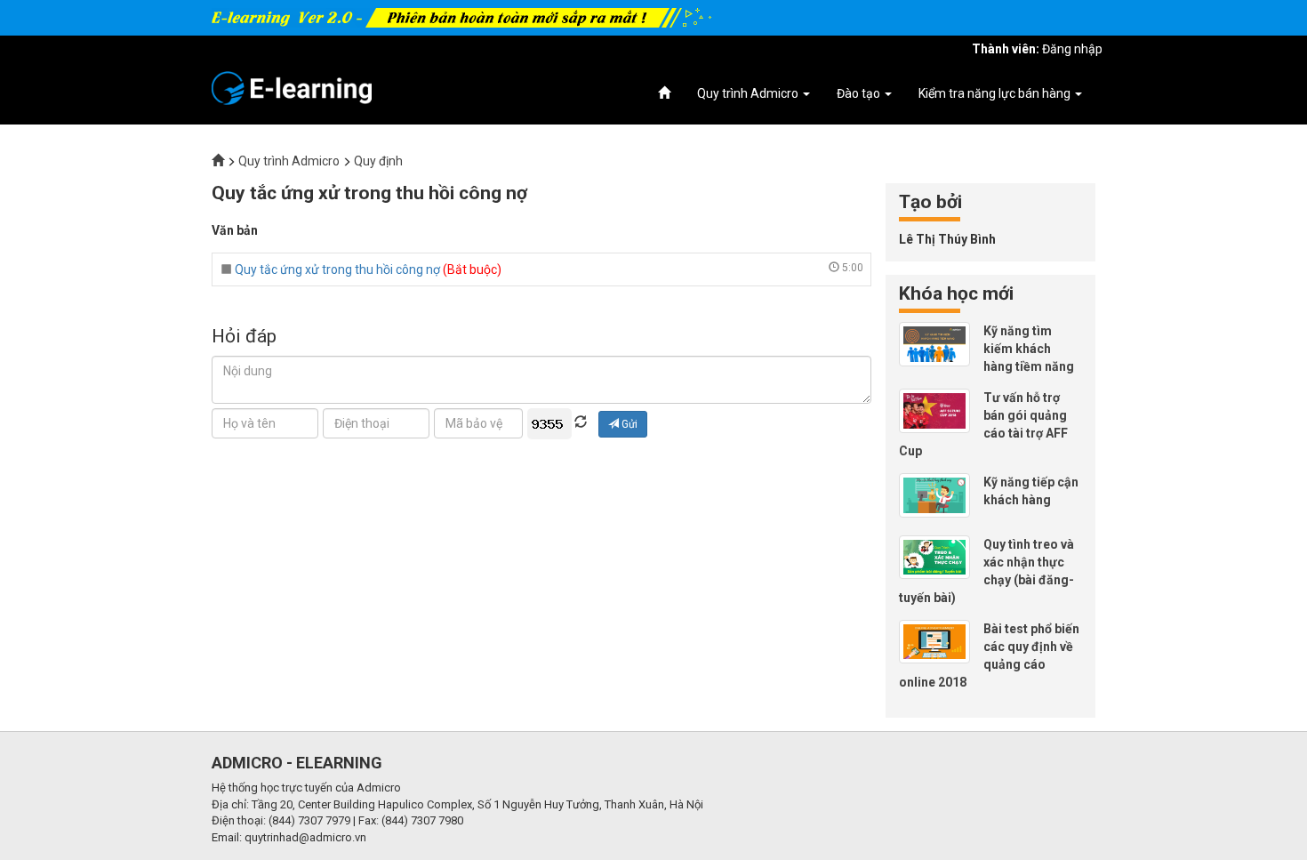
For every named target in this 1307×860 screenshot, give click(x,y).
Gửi (628, 424)
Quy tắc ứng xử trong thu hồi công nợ (337, 269)
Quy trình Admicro (289, 161)
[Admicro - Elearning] (292, 87)
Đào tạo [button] (860, 93)
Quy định (378, 161)
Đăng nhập (1072, 49)
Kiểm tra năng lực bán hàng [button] (995, 93)
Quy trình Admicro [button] (749, 93)
